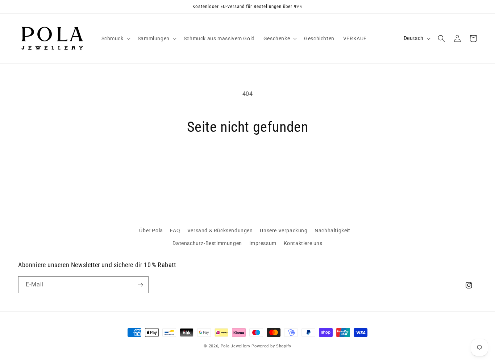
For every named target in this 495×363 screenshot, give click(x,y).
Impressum (262, 243)
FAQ (175, 230)
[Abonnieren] (140, 284)
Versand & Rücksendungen (220, 230)
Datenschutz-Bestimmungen (207, 243)
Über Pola (151, 230)
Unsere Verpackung (283, 230)
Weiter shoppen (247, 163)
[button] (115, 38)
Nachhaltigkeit (332, 230)
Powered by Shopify (271, 346)
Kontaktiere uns (303, 243)
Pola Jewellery (235, 346)
